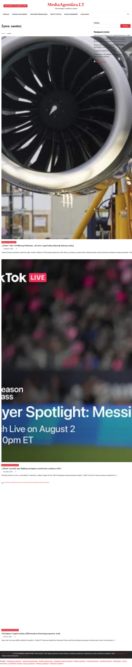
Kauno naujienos (29, 663)
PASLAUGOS (85, 14)
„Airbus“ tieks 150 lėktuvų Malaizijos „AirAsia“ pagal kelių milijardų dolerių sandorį (37, 245)
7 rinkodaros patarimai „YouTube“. (105, 51)
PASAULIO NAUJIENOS (19, 14)
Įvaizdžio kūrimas (106, 661)
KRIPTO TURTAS (55, 14)
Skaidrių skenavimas (46, 661)
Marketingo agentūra (14, 661)
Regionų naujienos (42, 663)
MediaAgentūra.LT (66, 4)
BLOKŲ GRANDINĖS (71, 14)
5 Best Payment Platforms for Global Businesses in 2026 (112, 35)
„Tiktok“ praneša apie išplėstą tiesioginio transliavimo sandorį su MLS (31, 468)
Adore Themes (24, 656)
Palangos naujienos (56, 663)
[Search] (128, 14)
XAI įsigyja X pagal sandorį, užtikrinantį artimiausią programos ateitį (30, 633)
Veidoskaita (117, 661)
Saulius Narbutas (93, 661)
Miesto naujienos (80, 661)
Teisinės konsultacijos (29, 661)
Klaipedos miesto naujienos (63, 661)
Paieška (97, 23)
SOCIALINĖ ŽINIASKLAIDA (38, 14)
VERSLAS (6, 14)
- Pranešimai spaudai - (15, 663)
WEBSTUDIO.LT (6, 653)
